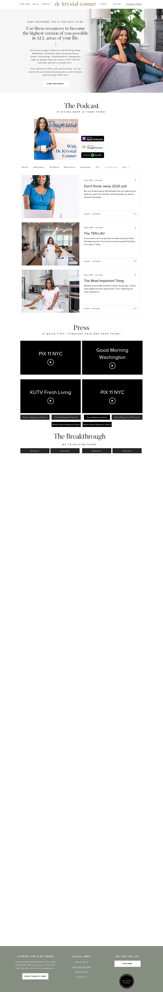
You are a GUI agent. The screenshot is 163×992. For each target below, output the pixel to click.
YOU (97, 167)
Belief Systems (38, 167)
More (125, 167)
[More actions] (136, 180)
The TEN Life (54, 167)
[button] (127, 964)
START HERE (25, 4)
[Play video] (50, 362)
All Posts (25, 167)
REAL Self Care (69, 167)
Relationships (85, 167)
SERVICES (46, 4)
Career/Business (110, 167)
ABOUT (36, 4)
